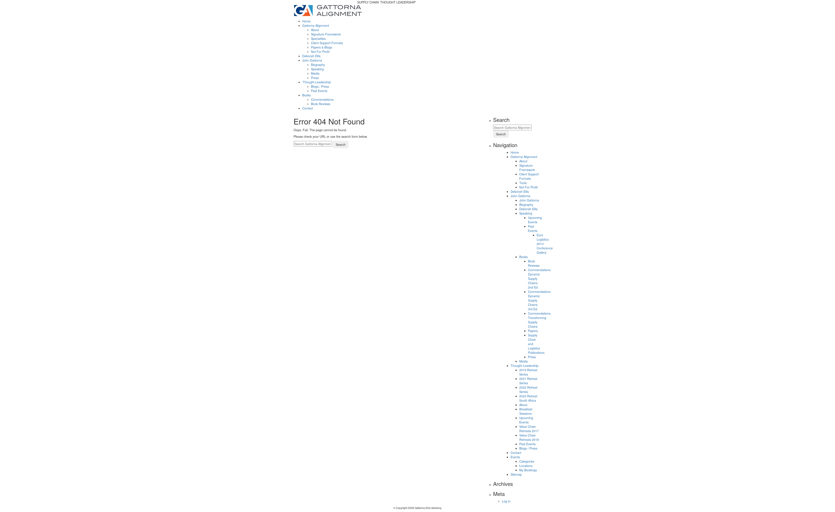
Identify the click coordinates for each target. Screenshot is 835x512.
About (315, 30)
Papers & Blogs (321, 47)
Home (306, 21)
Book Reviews (320, 104)
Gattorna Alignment (315, 25)
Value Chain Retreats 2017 (529, 428)
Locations (526, 465)
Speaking (317, 69)
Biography (318, 64)
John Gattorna (312, 60)
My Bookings (528, 470)
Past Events (319, 91)
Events (515, 457)
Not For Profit (320, 51)
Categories (526, 461)
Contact (307, 108)
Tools (523, 183)
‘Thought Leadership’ (316, 82)
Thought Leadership (524, 365)
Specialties (318, 38)
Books (306, 95)
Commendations (322, 99)
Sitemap (516, 474)
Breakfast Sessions (525, 411)
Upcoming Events (535, 219)
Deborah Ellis (311, 56)
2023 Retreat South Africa (528, 398)
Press (315, 78)
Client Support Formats (327, 43)
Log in (506, 501)
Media (315, 73)
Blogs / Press (320, 86)
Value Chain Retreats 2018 (529, 437)
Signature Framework (326, 34)
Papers (533, 331)
